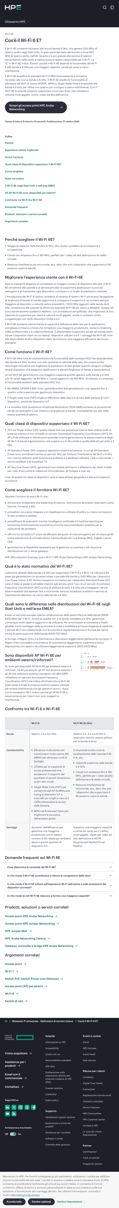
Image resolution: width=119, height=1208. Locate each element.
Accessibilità (52, 1048)
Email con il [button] (13, 1076)
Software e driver (54, 1138)
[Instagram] (20, 1107)
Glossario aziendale (93, 1101)
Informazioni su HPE (55, 1042)
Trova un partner (91, 1157)
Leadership (51, 1094)
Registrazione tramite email (97, 1095)
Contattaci (88, 1077)
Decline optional (41, 1201)
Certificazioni (90, 1151)
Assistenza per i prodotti (57, 1132)
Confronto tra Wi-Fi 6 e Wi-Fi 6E (23, 199)
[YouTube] (7, 1113)
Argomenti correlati (16, 221)
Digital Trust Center (93, 1083)
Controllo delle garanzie (57, 1144)
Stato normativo (14, 178)
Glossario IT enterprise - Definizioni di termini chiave (43, 1021)
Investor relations (54, 1088)
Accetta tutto (14, 1201)
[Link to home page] (6, 1021)
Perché (9, 142)
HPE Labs (50, 1066)
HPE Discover (89, 1048)
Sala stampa (89, 1060)
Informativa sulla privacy (25, 1195)
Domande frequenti (16, 207)
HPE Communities (92, 1113)
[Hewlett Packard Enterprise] (13, 7)
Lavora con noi (52, 1054)
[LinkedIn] (7, 1107)
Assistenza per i (15, 1063)
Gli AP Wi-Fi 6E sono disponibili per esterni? (30, 192)
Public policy (52, 1100)
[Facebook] (33, 1107)
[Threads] (26, 1107)
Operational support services (60, 1117)
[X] (13, 1107)
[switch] (11, 1134)
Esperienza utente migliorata (22, 150)
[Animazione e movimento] (13, 1134)
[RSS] (13, 1113)
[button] (104, 7)
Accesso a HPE (90, 1125)
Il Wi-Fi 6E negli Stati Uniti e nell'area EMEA (30, 185)
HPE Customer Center (94, 1119)
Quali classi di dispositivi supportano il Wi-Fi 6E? (33, 164)
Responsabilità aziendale (58, 1060)
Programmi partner (92, 1163)
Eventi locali (89, 1054)
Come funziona (14, 157)
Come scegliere (14, 171)
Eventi (86, 1042)
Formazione (89, 1089)
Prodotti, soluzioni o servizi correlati (26, 214)
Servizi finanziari (91, 1107)
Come (16, 1053)
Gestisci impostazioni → (71, 1201)
